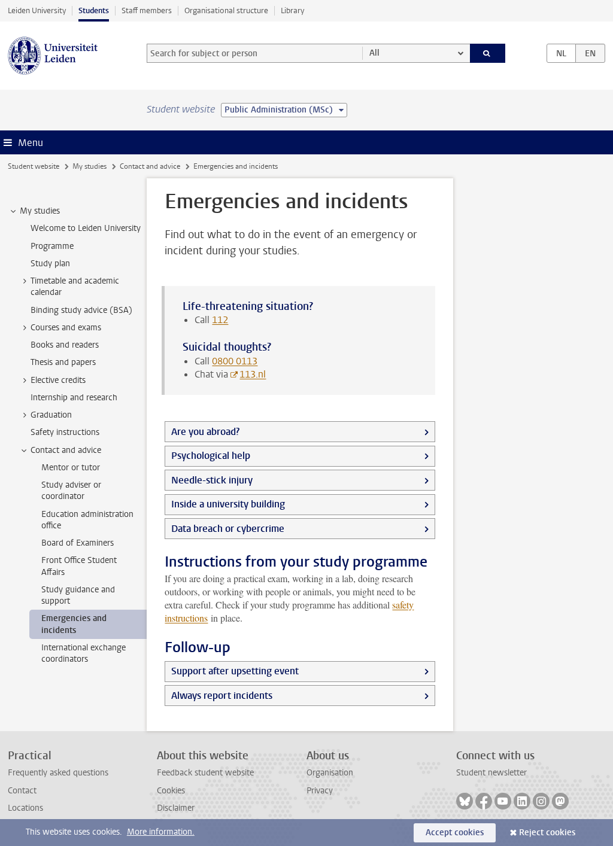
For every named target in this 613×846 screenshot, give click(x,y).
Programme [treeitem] (52, 246)
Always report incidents (221, 695)
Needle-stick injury (212, 480)
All (374, 53)
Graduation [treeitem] (51, 415)
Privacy (319, 790)
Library (292, 10)
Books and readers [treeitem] (65, 345)
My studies (89, 166)
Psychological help (210, 455)
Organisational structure (226, 10)
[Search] (488, 53)
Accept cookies (455, 832)
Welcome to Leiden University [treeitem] (86, 228)
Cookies (171, 790)
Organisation (329, 772)
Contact (22, 790)
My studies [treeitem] (40, 211)
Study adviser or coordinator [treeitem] (71, 490)
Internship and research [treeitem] (74, 397)
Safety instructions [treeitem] (65, 432)
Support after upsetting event (235, 671)
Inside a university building (228, 504)
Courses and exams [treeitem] (66, 327)
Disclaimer (176, 808)
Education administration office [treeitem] (87, 520)
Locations (25, 808)
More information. (161, 832)
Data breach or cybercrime (227, 528)
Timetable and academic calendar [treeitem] (75, 286)
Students (93, 10)
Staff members (147, 10)
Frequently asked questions (58, 772)
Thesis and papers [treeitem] (63, 362)
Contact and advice (150, 166)
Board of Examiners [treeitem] (77, 543)
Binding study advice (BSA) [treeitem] (81, 310)
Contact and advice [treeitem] (66, 450)
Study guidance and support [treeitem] (78, 595)
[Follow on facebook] (483, 801)
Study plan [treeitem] (50, 263)
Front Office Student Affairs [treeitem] (79, 566)
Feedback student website (205, 772)
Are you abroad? (205, 431)
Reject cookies (547, 832)
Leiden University (37, 10)
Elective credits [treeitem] (58, 380)
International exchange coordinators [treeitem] (83, 653)
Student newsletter (491, 772)
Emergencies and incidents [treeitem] (74, 624)
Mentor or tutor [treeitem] (70, 467)
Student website (33, 166)
